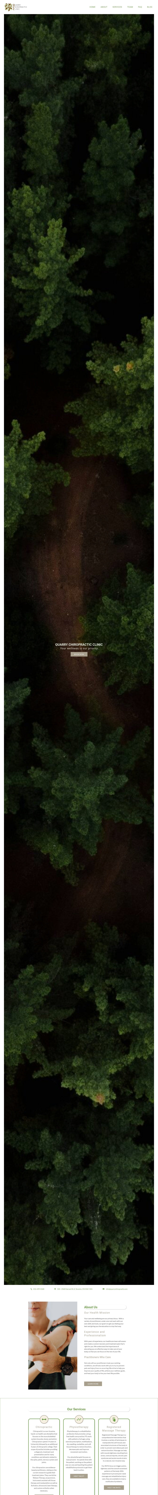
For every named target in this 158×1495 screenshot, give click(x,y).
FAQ (140, 7)
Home (92, 7)
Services (117, 7)
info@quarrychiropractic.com (116, 1289)
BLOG (149, 7)
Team (130, 7)
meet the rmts (113, 1487)
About (104, 7)
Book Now (79, 654)
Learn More (93, 1384)
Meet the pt (79, 1476)
